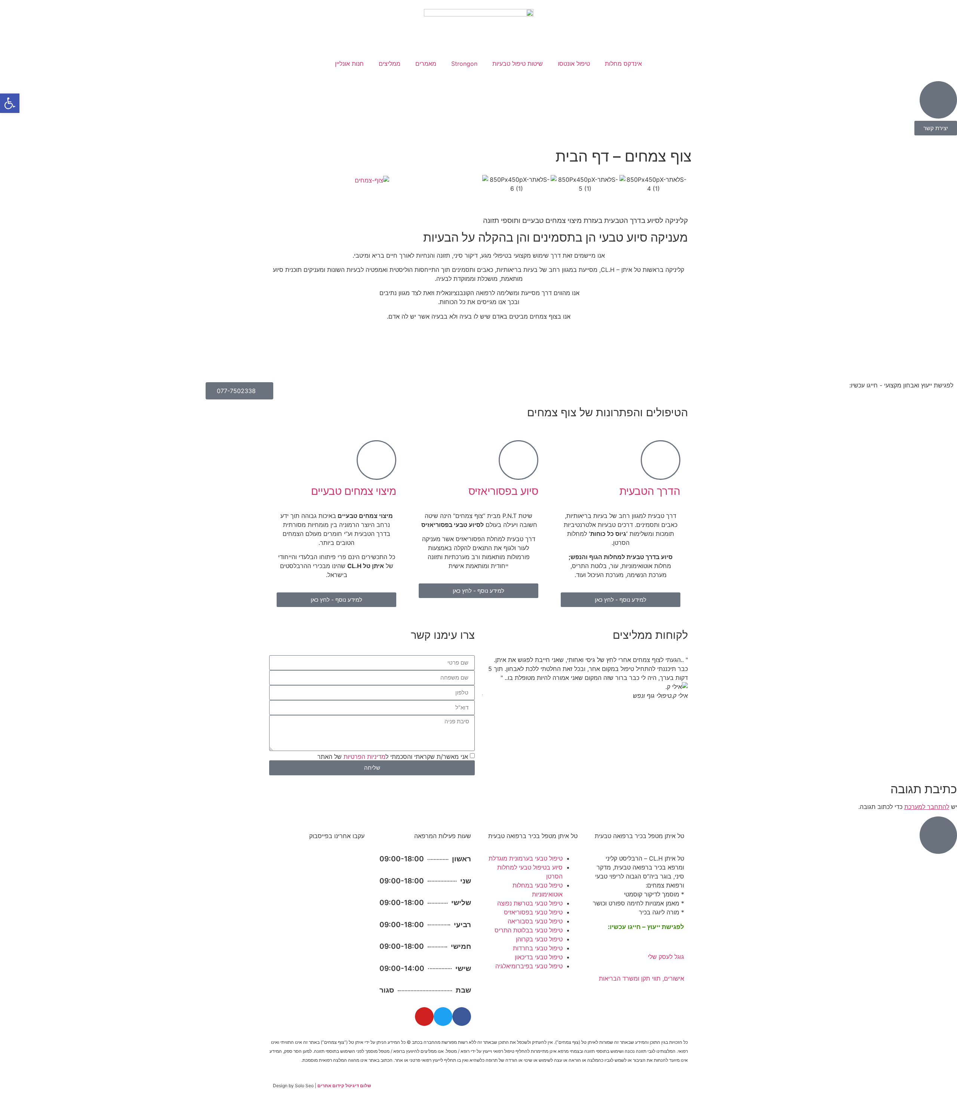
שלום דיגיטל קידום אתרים (344, 1085)
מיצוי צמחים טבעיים (353, 491)
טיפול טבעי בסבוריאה (535, 921)
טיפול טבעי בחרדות (538, 948)
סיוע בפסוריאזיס (503, 491)
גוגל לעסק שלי (666, 956)
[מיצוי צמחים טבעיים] (376, 460)
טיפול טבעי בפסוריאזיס (533, 912)
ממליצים (389, 63)
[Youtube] (424, 1016)
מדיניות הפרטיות (364, 756)
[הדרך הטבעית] (660, 460)
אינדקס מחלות (623, 63)
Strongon (464, 63)
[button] (489, 184)
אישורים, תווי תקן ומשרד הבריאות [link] (641, 978)
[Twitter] (443, 1016)
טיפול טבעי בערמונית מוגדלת (526, 858)
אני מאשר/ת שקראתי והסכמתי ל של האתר (392, 756)
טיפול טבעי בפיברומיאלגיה (529, 966)
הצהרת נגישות (607, 1094)
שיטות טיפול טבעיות (517, 63)
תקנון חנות (640, 1094)
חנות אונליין (349, 63)
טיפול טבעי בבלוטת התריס (529, 930)
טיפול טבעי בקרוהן (539, 939)
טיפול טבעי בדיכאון (539, 957)
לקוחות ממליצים (650, 634)
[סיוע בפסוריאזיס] (518, 460)
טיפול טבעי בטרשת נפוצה (530, 903)
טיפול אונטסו (574, 63)
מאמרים (425, 63)
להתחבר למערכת (926, 806)
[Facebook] (461, 1016)
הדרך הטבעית (649, 491)
